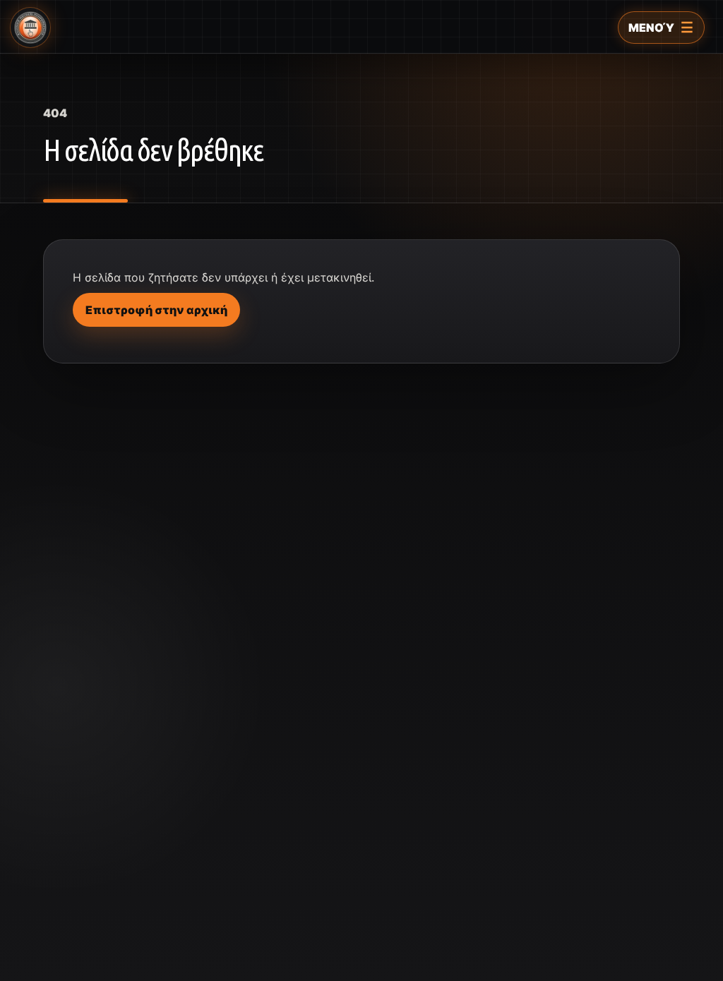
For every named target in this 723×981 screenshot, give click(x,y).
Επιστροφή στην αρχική (156, 310)
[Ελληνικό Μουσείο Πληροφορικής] (30, 27)
